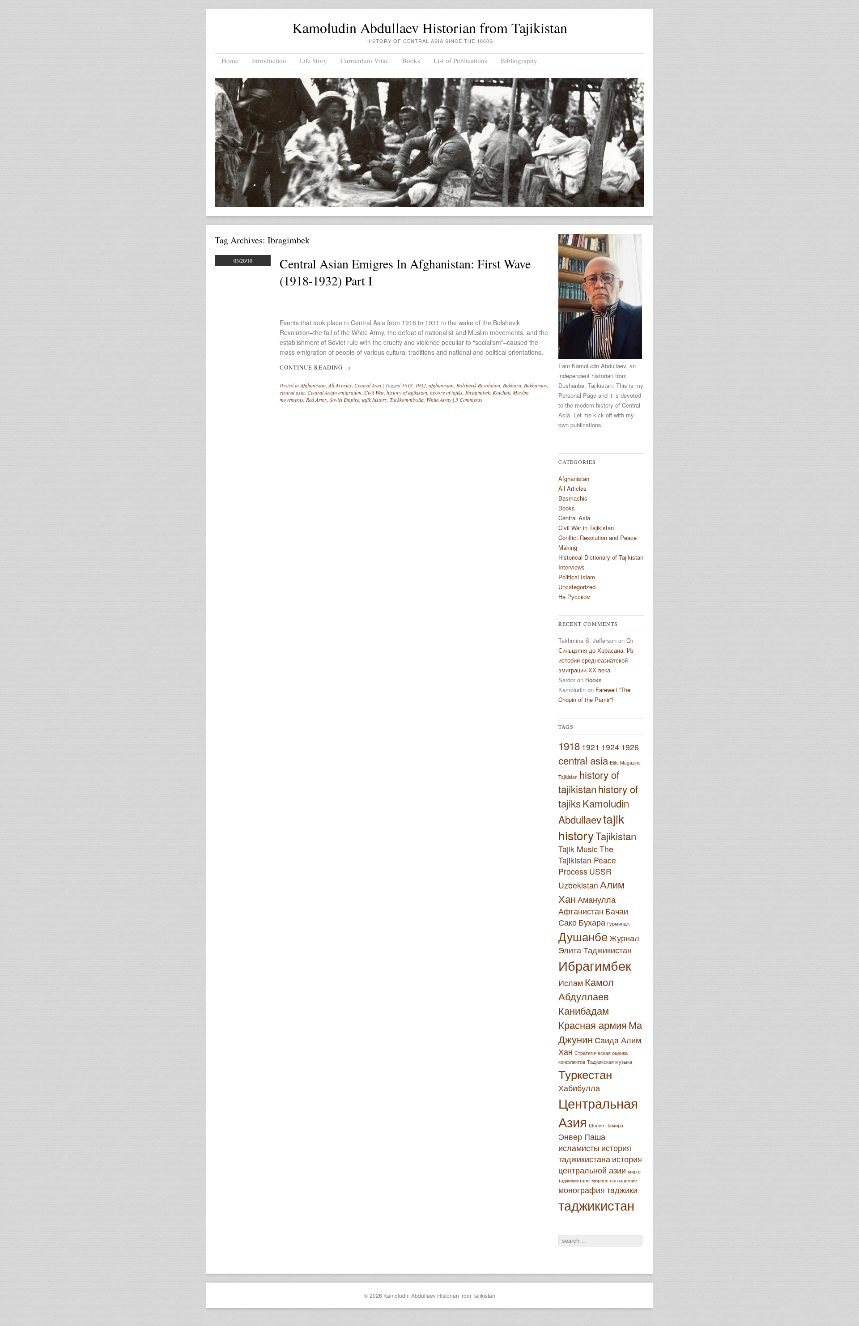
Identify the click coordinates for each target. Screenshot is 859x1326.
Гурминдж (618, 923)
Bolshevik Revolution (478, 385)
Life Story (313, 60)
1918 (407, 385)
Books (411, 60)
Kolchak (501, 392)
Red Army (316, 399)
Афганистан (581, 911)
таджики (622, 1189)
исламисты (579, 1147)
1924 (610, 746)
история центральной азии (600, 1164)
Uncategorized (576, 586)
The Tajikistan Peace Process (587, 860)
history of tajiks (446, 392)
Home (229, 60)
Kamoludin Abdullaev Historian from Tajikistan (429, 27)
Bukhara (512, 385)
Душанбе (583, 936)
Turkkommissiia (407, 399)
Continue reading (315, 367)
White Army (438, 399)
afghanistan (441, 385)
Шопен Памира (606, 1125)
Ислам (570, 982)
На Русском (574, 596)
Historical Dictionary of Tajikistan (600, 557)
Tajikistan (615, 836)
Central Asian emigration (334, 392)
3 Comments (468, 399)
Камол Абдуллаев (586, 988)
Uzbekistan (578, 885)
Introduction (269, 60)
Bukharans (535, 385)
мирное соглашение (614, 1180)
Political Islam (576, 577)
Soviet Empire (344, 399)
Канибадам (583, 1010)
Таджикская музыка (609, 1061)
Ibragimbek (477, 392)
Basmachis (572, 498)
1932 (420, 385)
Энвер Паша (581, 1136)
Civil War (374, 392)
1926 (630, 746)
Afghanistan (313, 385)
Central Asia (367, 385)
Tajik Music (578, 848)
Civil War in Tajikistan (586, 527)
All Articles (340, 385)
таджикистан (596, 1204)
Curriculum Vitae (364, 60)
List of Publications (460, 60)
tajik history (374, 399)
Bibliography (519, 60)
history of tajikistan (407, 392)
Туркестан (585, 1074)
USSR (600, 871)
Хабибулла (579, 1087)
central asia (292, 392)
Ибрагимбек (594, 965)
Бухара (591, 922)
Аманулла (597, 899)
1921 (591, 746)
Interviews (571, 567)
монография (581, 1189)
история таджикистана (594, 1153)
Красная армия (592, 1024)
